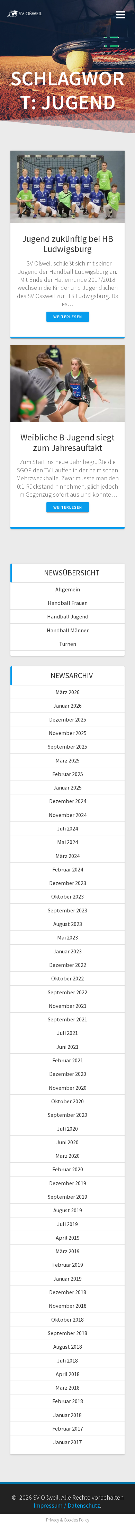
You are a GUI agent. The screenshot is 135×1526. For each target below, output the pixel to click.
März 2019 (67, 1251)
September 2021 (67, 1019)
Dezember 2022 (67, 964)
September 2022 (67, 992)
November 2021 (68, 1005)
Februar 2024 (67, 869)
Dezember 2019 (67, 1183)
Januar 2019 (67, 1278)
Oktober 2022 (67, 978)
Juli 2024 (67, 828)
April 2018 (68, 1374)
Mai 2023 (67, 937)
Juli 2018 (67, 1360)
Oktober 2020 (67, 1101)
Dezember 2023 (67, 882)
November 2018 (68, 1305)
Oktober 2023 (67, 896)
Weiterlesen (67, 316)
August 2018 (67, 1346)
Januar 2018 (67, 1414)
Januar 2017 (67, 1442)
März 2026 (67, 692)
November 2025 (68, 733)
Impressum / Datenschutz (67, 1505)
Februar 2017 (67, 1428)
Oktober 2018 (67, 1319)
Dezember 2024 (67, 801)
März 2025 (67, 760)
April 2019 (68, 1237)
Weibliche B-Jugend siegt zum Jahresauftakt (67, 442)
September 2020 (67, 1114)
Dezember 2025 (67, 719)
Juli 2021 (67, 1032)
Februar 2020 (67, 1169)
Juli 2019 (67, 1224)
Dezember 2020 (67, 1073)
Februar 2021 (67, 1060)
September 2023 (67, 910)
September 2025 (67, 746)
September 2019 (67, 1196)
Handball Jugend (67, 616)
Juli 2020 (67, 1128)
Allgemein (67, 589)
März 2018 (67, 1387)
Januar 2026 (67, 705)
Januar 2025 (67, 787)
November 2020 (68, 1087)
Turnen (67, 643)
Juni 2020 (67, 1142)
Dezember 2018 (67, 1292)
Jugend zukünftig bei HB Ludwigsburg (67, 244)
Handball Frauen (68, 602)
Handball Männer (68, 630)
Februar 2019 (67, 1264)
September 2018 (67, 1333)
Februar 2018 (67, 1401)
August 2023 (67, 923)
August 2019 (67, 1210)
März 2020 (67, 1155)
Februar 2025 (67, 773)
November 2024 (68, 814)
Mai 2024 (67, 841)
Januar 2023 (67, 951)
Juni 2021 (67, 1046)
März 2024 (67, 855)
